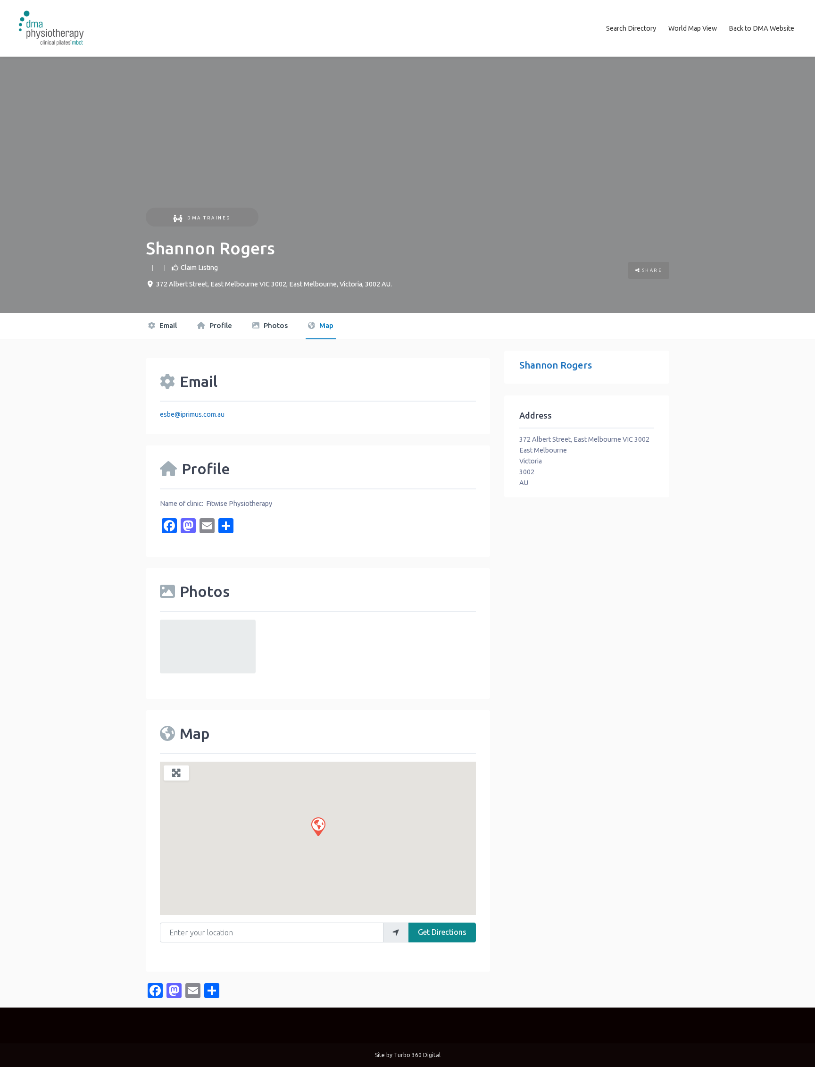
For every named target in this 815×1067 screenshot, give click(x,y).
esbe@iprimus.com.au (192, 414)
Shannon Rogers (555, 365)
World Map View (692, 28)
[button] (318, 826)
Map (325, 325)
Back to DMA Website (761, 28)
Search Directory (631, 28)
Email (167, 325)
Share (651, 270)
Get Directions (442, 932)
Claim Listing (199, 267)
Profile (220, 325)
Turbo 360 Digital (417, 1055)
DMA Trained (209, 217)
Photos (275, 325)
